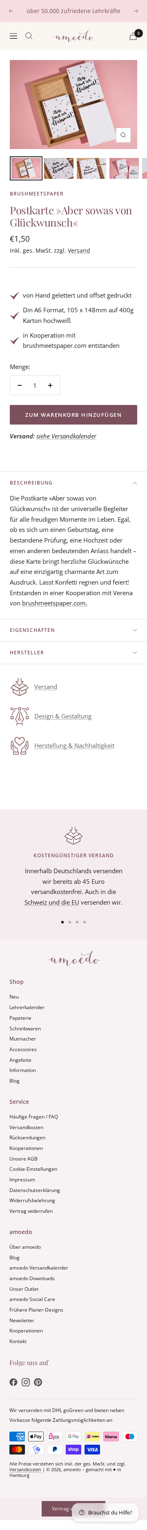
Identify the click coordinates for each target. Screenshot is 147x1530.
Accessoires (23, 1049)
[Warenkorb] (133, 36)
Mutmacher (22, 1038)
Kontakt (18, 1341)
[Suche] (29, 36)
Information (22, 1070)
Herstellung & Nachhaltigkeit (74, 745)
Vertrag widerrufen (31, 1211)
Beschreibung (31, 482)
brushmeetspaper (37, 193)
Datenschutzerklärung (34, 1190)
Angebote (20, 1059)
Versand (79, 250)
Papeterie (20, 1017)
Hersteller (27, 652)
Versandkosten (26, 1127)
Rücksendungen (27, 1137)
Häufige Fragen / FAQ (33, 1116)
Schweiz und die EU (51, 902)
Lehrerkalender (27, 1007)
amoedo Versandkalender (38, 1267)
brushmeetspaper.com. (54, 603)
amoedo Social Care (32, 1299)
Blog (14, 1080)
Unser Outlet (23, 1288)
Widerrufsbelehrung (32, 1200)
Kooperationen (26, 1148)
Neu (14, 996)
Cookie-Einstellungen (33, 1168)
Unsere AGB (23, 1158)
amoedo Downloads (32, 1278)
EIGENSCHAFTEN (32, 630)
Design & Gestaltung (62, 716)
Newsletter (21, 1320)
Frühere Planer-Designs (36, 1309)
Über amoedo (25, 1246)
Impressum (22, 1179)
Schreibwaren (25, 1028)
